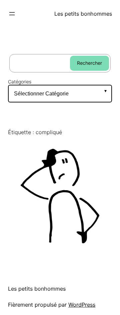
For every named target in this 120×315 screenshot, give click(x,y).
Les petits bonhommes (83, 13)
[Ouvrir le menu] (12, 14)
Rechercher (89, 63)
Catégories (19, 81)
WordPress (81, 304)
